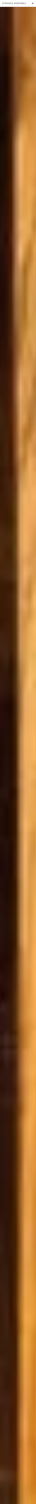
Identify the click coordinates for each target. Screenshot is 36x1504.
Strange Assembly (14, 3)
